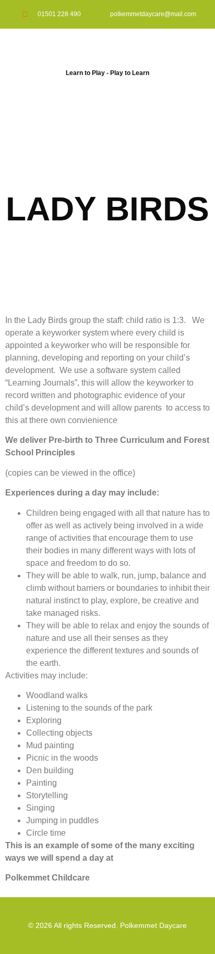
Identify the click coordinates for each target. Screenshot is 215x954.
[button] (107, 95)
